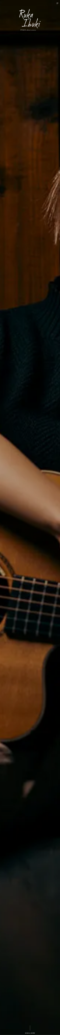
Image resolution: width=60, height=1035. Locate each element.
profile (11, 10)
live (16, 10)
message (29, 10)
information (4, 10)
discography (22, 10)
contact (35, 10)
